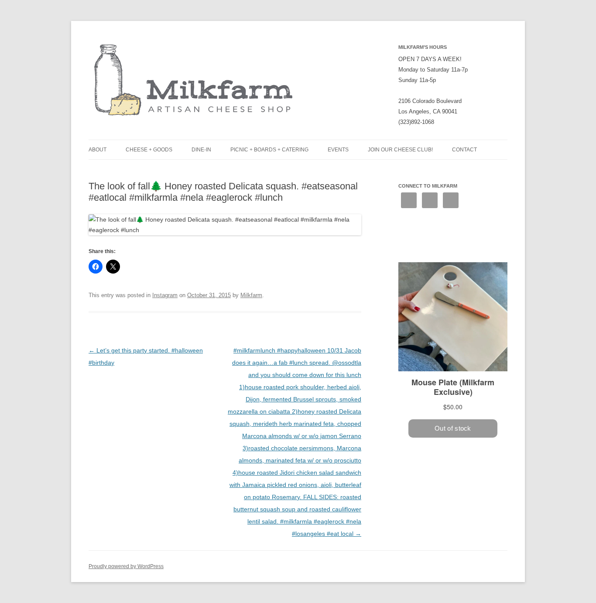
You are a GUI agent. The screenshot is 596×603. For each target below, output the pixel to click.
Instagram (165, 295)
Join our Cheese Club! (400, 150)
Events (338, 150)
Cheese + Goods (149, 150)
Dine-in (201, 150)
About (97, 150)
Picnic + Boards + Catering (269, 150)
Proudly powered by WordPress (126, 566)
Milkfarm (251, 295)
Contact (464, 150)
